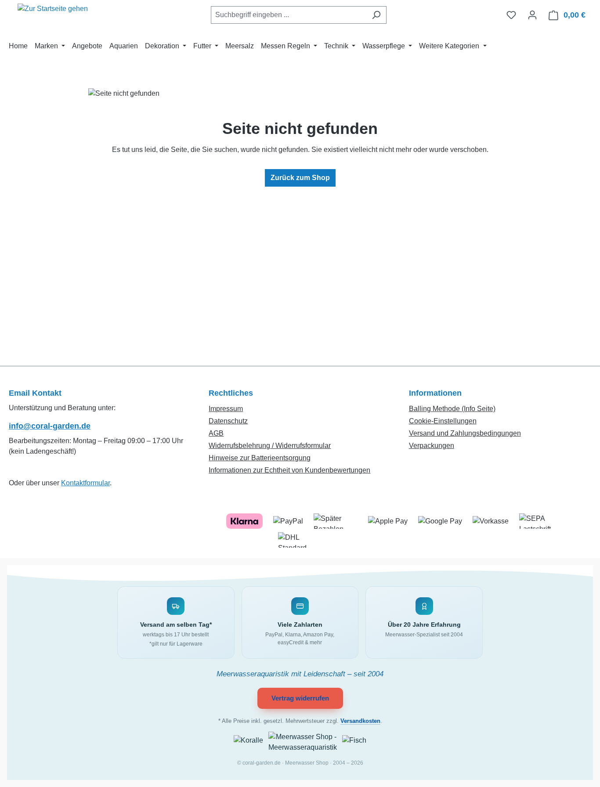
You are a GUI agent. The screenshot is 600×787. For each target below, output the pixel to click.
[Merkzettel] (511, 15)
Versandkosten (360, 721)
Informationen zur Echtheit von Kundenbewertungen (289, 470)
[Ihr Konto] (532, 15)
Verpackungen (431, 445)
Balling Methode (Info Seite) (452, 408)
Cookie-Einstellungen (443, 421)
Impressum (226, 408)
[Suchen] (376, 15)
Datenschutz (228, 421)
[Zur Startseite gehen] (53, 13)
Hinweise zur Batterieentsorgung (260, 458)
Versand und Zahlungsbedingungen (465, 433)
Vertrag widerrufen (300, 698)
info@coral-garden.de (49, 426)
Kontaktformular (85, 483)
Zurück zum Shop (300, 177)
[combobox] (288, 15)
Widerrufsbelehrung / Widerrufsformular (270, 445)
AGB (216, 433)
